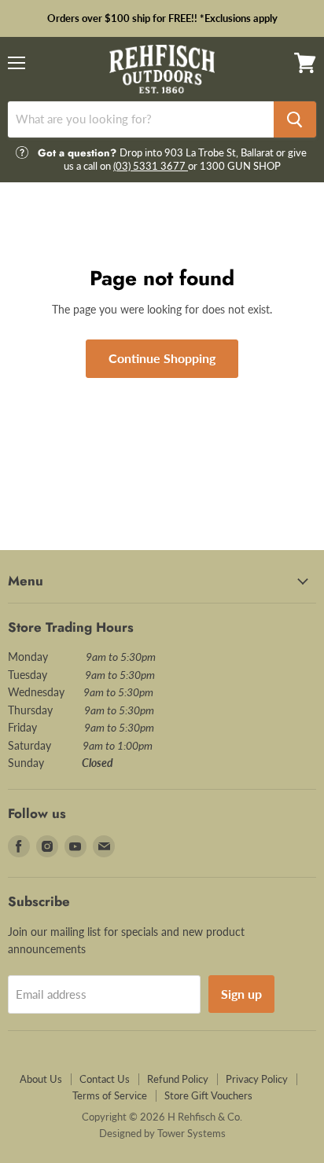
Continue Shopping (162, 357)
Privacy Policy (257, 1079)
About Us (41, 1079)
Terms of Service (109, 1095)
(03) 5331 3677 (150, 166)
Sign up (241, 993)
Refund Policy (177, 1079)
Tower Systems (191, 1133)
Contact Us (104, 1079)
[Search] (295, 119)
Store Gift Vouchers (208, 1095)
